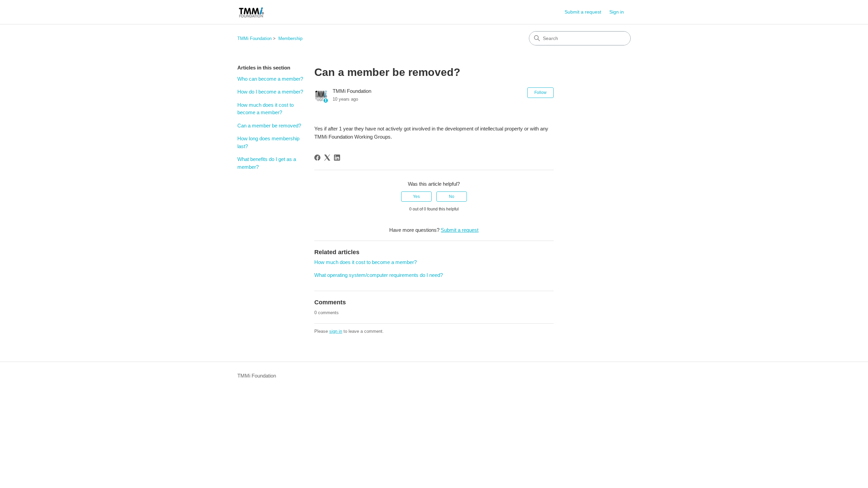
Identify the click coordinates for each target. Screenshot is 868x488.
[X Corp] (327, 158)
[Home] (251, 12)
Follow (540, 92)
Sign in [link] (616, 12)
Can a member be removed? (269, 125)
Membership (290, 38)
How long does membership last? (268, 142)
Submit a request (583, 12)
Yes (416, 196)
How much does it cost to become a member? (265, 109)
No (451, 196)
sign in (335, 331)
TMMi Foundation (254, 38)
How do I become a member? (270, 92)
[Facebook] (317, 158)
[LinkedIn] (337, 158)
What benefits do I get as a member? (266, 163)
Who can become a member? (270, 79)
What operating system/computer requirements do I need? (378, 275)
